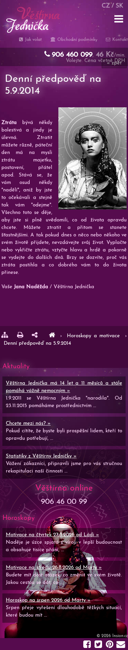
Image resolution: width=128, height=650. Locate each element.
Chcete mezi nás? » (28, 423)
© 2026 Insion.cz (112, 636)
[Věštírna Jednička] (52, 336)
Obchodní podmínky (76, 39)
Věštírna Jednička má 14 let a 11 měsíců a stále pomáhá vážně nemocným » (64, 387)
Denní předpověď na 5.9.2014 (37, 343)
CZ (106, 6)
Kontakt (119, 39)
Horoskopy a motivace (95, 336)
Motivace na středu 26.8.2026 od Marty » (54, 567)
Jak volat (33, 39)
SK (119, 6)
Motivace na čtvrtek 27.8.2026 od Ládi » (52, 535)
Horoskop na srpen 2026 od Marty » (48, 600)
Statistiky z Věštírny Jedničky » (41, 456)
